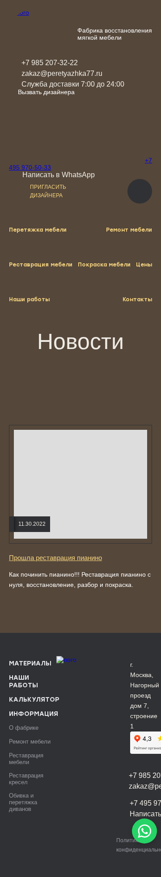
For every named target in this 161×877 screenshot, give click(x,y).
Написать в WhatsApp (58, 175)
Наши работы (29, 299)
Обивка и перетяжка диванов (23, 802)
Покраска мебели (104, 265)
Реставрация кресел (26, 779)
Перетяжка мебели (38, 230)
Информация (33, 714)
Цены (144, 265)
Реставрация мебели (40, 265)
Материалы (30, 663)
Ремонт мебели (129, 230)
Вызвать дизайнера (46, 92)
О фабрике (23, 727)
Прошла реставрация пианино (55, 557)
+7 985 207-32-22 (49, 63)
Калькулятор (34, 699)
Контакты (137, 299)
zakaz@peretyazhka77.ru (61, 73)
